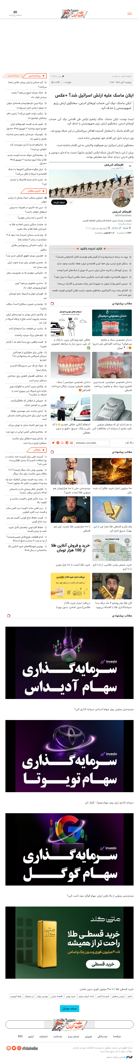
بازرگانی (37, 450)
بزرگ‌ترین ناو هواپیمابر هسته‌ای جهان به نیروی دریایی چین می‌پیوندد (27, 105)
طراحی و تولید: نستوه (116, 1057)
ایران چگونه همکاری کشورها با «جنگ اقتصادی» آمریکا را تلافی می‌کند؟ (27, 171)
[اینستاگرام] (19, 1048)
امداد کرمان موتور (86, 996)
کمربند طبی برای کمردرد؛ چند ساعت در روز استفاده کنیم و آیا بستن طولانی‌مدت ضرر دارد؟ (26, 460)
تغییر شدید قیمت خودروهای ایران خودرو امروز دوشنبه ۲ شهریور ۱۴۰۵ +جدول (26, 126)
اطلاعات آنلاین (74, 13)
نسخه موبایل (69, 1008)
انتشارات (43, 1037)
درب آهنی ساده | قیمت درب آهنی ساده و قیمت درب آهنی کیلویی (26, 510)
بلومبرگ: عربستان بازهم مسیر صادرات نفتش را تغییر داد (26, 136)
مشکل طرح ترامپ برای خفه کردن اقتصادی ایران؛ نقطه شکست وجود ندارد (92, 264)
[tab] (36, 75)
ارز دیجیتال (29, 996)
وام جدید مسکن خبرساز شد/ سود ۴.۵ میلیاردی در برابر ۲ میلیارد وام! (27, 237)
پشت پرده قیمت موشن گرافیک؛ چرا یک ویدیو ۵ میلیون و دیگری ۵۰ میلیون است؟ (26, 481)
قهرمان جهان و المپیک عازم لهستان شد (28, 296)
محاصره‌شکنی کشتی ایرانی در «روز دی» (24, 432)
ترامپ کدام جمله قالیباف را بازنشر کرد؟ (28, 182)
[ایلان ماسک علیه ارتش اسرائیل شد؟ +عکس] (91, 198)
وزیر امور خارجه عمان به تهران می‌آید (25, 425)
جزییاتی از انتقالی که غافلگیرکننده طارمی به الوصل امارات (29, 403)
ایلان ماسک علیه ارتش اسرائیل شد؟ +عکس (94, 95)
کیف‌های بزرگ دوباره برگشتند (28, 335)
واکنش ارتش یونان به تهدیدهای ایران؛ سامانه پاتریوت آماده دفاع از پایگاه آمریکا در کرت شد (26, 319)
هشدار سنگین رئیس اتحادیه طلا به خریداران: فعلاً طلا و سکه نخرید (28, 226)
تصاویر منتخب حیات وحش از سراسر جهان (27, 199)
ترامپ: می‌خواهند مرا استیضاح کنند (26, 328)
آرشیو (30, 1037)
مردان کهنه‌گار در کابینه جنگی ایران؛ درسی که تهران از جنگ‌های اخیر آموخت (92, 270)
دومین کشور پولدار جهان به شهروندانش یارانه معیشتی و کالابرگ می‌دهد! (92, 284)
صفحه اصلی (126, 76)
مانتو (130, 996)
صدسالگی (102, 1037)
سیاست (115, 76)
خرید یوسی (70, 996)
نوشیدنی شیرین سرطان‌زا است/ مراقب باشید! (26, 306)
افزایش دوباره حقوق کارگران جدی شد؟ (24, 256)
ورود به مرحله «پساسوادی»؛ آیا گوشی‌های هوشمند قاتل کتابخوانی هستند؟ (92, 257)
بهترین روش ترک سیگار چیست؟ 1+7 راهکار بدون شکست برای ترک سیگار (27, 471)
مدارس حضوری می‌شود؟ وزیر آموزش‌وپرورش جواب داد (31, 285)
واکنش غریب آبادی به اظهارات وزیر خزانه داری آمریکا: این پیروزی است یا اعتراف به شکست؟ (28, 390)
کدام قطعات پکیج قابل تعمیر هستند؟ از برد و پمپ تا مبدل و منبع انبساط (27, 539)
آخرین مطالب (34, 191)
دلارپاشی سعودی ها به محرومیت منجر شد (27, 275)
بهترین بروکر (42, 996)
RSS (20, 1037)
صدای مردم (73, 1037)
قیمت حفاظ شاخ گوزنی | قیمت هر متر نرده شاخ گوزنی (27, 519)
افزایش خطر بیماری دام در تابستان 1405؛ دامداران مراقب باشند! (28, 491)
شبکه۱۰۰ (117, 1037)
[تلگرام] (9, 1048)
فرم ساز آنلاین (103, 996)
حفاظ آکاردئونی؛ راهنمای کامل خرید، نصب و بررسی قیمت (27, 529)
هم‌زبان (88, 1037)
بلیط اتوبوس (16, 996)
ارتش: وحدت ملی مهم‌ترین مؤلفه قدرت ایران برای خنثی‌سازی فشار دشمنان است (27, 415)
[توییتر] (14, 1048)
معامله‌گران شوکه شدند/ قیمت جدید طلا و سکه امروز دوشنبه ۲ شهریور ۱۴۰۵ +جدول (27, 159)
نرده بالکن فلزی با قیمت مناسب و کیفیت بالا (28, 500)
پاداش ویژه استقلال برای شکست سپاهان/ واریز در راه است (29, 441)
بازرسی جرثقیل (118, 996)
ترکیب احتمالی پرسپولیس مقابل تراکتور (29, 247)
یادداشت (57, 1037)
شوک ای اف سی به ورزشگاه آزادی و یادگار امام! (28, 368)
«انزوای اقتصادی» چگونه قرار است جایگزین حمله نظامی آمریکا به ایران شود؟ (91, 277)
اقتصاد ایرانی (56, 996)
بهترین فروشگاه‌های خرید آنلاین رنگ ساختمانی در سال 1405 (27, 548)
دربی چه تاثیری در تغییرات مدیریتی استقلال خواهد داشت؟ (28, 209)
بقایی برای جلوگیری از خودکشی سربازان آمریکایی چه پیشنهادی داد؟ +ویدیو (29, 356)
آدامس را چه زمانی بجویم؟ (30, 218)
